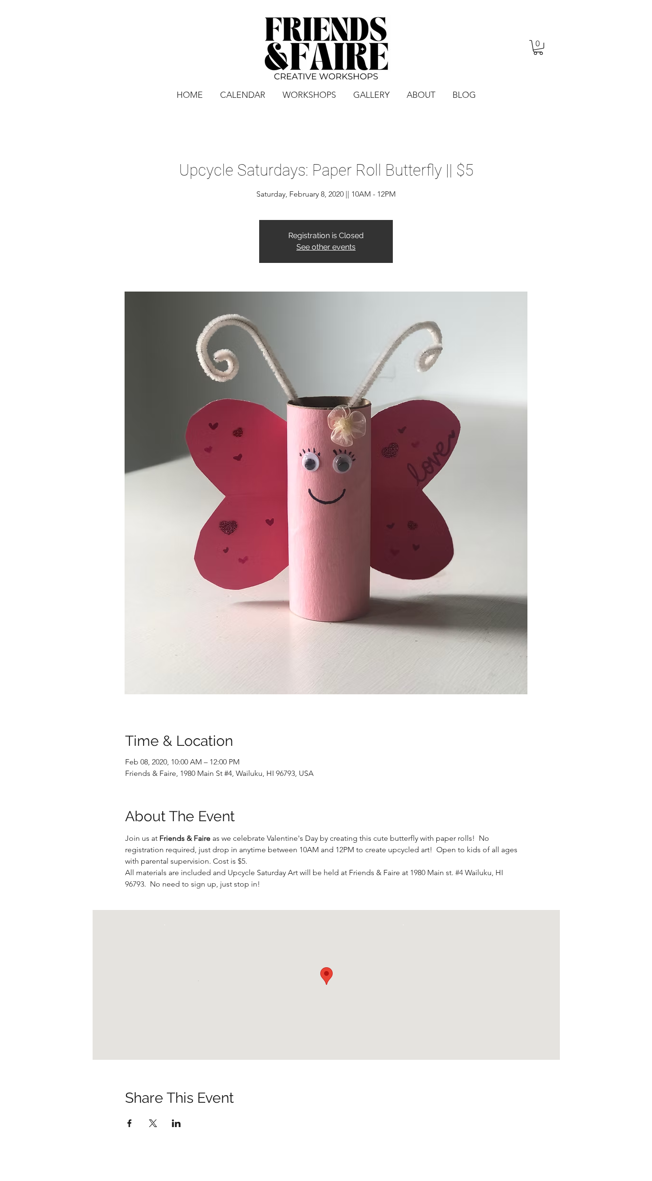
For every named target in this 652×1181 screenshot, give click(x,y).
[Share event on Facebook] (129, 1123)
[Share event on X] (153, 1123)
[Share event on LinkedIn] (176, 1123)
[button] (538, 47)
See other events (326, 246)
